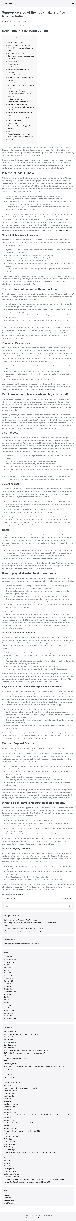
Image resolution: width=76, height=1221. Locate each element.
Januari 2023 (8, 981)
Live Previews (13, 61)
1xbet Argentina (9, 1037)
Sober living (8, 1155)
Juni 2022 (7, 1000)
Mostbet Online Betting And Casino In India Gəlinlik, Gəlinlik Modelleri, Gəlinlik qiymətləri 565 (36, 1115)
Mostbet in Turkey (10, 1107)
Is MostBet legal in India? (16, 42)
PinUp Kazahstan (10, 1142)
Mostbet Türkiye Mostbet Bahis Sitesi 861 (18, 1123)
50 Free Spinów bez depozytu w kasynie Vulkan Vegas (23, 931)
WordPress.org (9, 1203)
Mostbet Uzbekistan (11, 1128)
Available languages (15, 99)
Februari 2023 (9, 978)
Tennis (10, 131)
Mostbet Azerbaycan (11, 1104)
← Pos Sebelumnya (9, 898)
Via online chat (13, 64)
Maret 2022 (8, 1008)
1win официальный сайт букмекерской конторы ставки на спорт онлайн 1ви (32, 923)
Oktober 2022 (8, 989)
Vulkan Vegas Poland (11, 1174)
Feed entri (7, 1198)
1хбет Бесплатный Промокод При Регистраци (21, 920)
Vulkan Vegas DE (10, 1171)
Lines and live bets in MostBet (18, 118)
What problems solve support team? (20, 136)
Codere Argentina (10, 1072)
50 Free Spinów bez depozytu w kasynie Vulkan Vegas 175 (25, 1053)
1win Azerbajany (10, 1031)
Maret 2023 (8, 975)
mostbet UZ (8, 1126)
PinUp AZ (7, 1134)
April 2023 (7, 973)
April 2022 (7, 1005)
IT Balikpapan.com (9, 3)
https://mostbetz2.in (64, 230)
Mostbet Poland (9, 1117)
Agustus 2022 (9, 994)
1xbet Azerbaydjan (10, 1042)
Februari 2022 (9, 1010)
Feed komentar (9, 1200)
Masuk (6, 1195)
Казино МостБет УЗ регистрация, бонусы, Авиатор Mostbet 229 (27, 1182)
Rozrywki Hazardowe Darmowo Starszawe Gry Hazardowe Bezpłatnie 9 (29, 1152)
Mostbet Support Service (16, 83)
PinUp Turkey (9, 1147)
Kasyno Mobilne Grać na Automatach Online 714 (21, 1088)
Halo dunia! (35, 944)
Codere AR (8, 1069)
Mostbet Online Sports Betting (18, 75)
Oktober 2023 (8, 957)
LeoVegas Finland (10, 1091)
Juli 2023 (7, 965)
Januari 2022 (8, 1013)
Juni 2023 (7, 967)
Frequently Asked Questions (17, 104)
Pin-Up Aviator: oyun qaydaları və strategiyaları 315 (22, 1131)
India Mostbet (19, 894)
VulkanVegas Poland (11, 1177)
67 (5, 1056)
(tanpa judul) (8, 925)
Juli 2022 (7, 997)
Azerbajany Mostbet (11, 1064)
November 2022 (9, 986)
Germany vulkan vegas (12, 1083)
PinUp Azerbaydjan (11, 1136)
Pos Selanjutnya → (67, 898)
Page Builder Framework (42, 1218)
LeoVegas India (9, 1093)
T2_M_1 (7, 1158)
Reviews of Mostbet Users (17, 53)
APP (5, 1061)
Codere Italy (8, 1074)
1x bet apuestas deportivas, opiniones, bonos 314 (21, 1034)
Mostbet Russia (9, 1120)
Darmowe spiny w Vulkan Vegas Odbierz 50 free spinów (23, 928)
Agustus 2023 (9, 962)
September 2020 (10, 1018)
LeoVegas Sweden (10, 1099)
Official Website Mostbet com (18, 102)
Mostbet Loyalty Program (16, 91)
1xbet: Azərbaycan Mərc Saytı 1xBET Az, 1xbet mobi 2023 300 (26, 1050)
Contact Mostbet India (15, 120)
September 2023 (10, 959)
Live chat (11, 139)
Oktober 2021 (8, 1016)
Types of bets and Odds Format (18, 134)
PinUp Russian (9, 1144)
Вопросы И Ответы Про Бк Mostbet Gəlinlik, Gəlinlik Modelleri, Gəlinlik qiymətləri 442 (34, 1179)
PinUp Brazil (8, 1139)
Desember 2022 (9, 983)
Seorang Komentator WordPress (15, 944)
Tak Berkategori (9, 1166)
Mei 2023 (7, 970)
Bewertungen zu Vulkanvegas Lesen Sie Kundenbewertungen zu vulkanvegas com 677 (34, 1066)
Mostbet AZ (8, 1101)
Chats (10, 67)
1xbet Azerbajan (9, 1040)
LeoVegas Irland (9, 1096)
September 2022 (10, 992)
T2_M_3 (7, 1163)
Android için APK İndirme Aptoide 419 (17, 1058)
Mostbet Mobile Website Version (19, 45)
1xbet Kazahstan (10, 1045)
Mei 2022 (7, 1002)
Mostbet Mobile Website (16, 123)
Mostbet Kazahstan (10, 1112)
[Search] (69, 906)
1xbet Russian (9, 1048)
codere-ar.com (9, 1080)
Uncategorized (9, 1169)
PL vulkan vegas (10, 1150)
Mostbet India (8, 1109)
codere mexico (9, 1077)
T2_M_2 (7, 1160)
